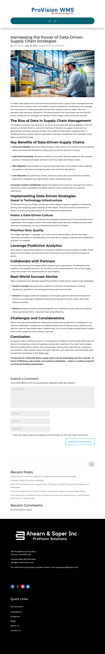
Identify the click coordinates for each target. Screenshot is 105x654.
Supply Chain (45, 46)
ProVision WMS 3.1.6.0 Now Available (27, 480)
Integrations (16, 612)
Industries (15, 616)
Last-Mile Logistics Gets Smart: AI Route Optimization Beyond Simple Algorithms (47, 491)
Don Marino (18, 46)
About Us (14, 626)
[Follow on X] (18, 587)
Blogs (13, 621)
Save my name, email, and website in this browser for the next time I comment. (51, 435)
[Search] (91, 464)
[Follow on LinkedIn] (28, 587)
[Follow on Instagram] (23, 587)
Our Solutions (16, 606)
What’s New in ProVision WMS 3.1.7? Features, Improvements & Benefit (43, 476)
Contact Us (15, 630)
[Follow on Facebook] (12, 587)
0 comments (58, 46)
